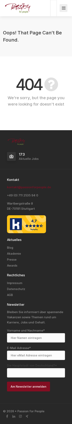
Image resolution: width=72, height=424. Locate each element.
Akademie (14, 253)
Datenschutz (16, 289)
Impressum (14, 283)
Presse (12, 259)
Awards (12, 265)
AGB (10, 295)
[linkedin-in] (13, 416)
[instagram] (20, 416)
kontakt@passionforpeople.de (29, 187)
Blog (10, 247)
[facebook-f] (7, 416)
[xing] (26, 416)
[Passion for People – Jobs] (17, 9)
